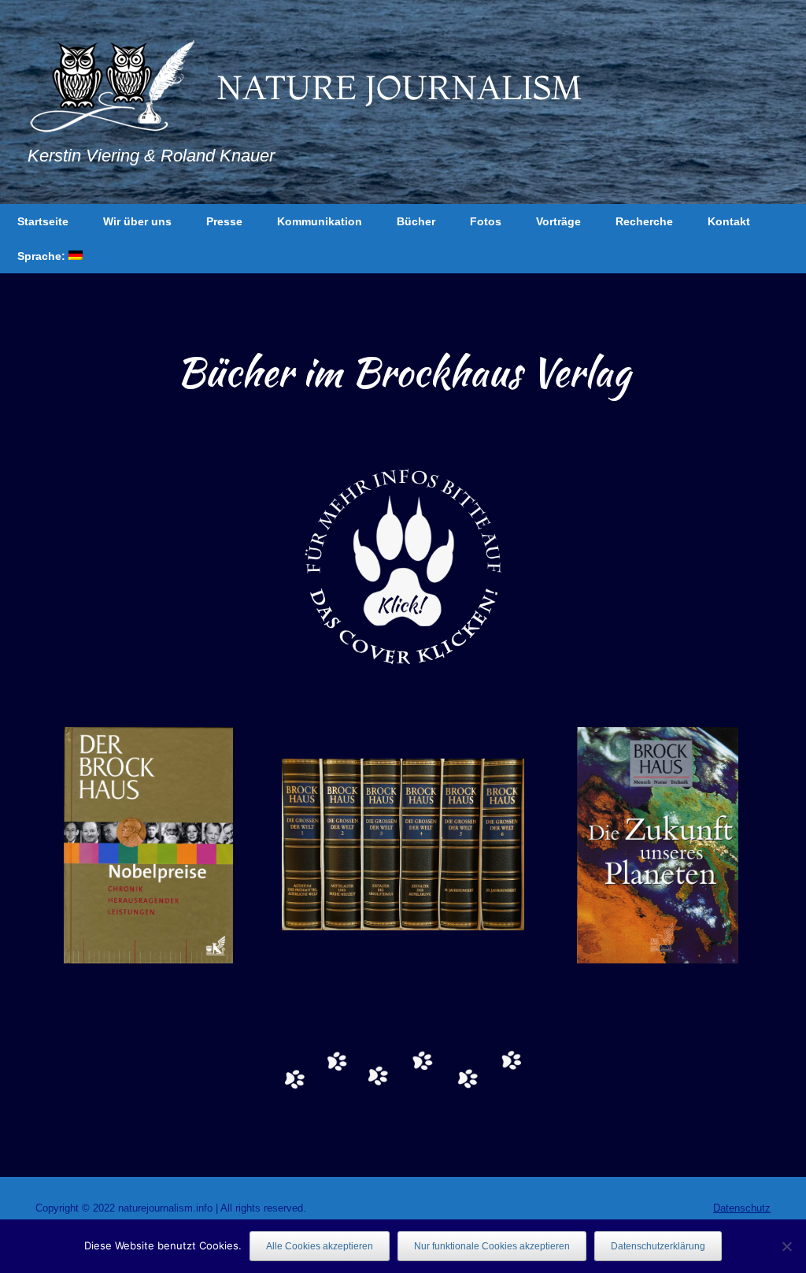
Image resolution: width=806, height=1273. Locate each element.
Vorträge (558, 221)
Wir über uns (137, 221)
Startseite (42, 221)
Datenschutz (742, 1208)
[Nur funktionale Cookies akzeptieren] (786, 1246)
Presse (224, 221)
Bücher (416, 221)
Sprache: (42, 256)
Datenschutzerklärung (658, 1246)
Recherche (644, 221)
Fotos (485, 221)
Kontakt (729, 221)
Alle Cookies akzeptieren (319, 1246)
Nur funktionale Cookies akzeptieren (492, 1246)
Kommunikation (319, 221)
